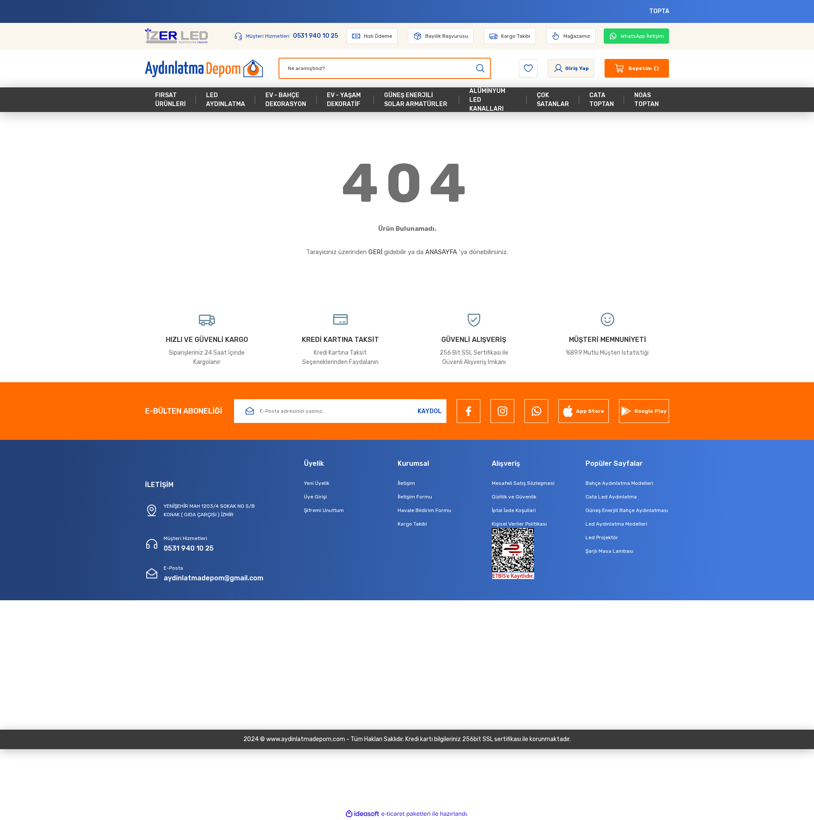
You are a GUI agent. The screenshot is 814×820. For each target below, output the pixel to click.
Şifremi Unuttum (324, 510)
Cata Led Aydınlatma (611, 497)
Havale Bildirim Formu (424, 510)
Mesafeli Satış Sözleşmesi (523, 483)
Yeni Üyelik (316, 483)
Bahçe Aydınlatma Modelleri (619, 483)
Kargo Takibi (412, 524)
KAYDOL (430, 411)
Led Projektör (601, 537)
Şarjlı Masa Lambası (609, 551)
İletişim (406, 483)
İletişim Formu (415, 497)
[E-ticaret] (406, 814)
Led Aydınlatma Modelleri (616, 524)
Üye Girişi (315, 497)
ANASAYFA (441, 252)
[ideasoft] (362, 814)
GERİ (375, 252)
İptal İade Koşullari (514, 510)
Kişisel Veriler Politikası (519, 524)
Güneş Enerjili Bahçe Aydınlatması (626, 510)
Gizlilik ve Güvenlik (514, 497)
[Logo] (176, 36)
